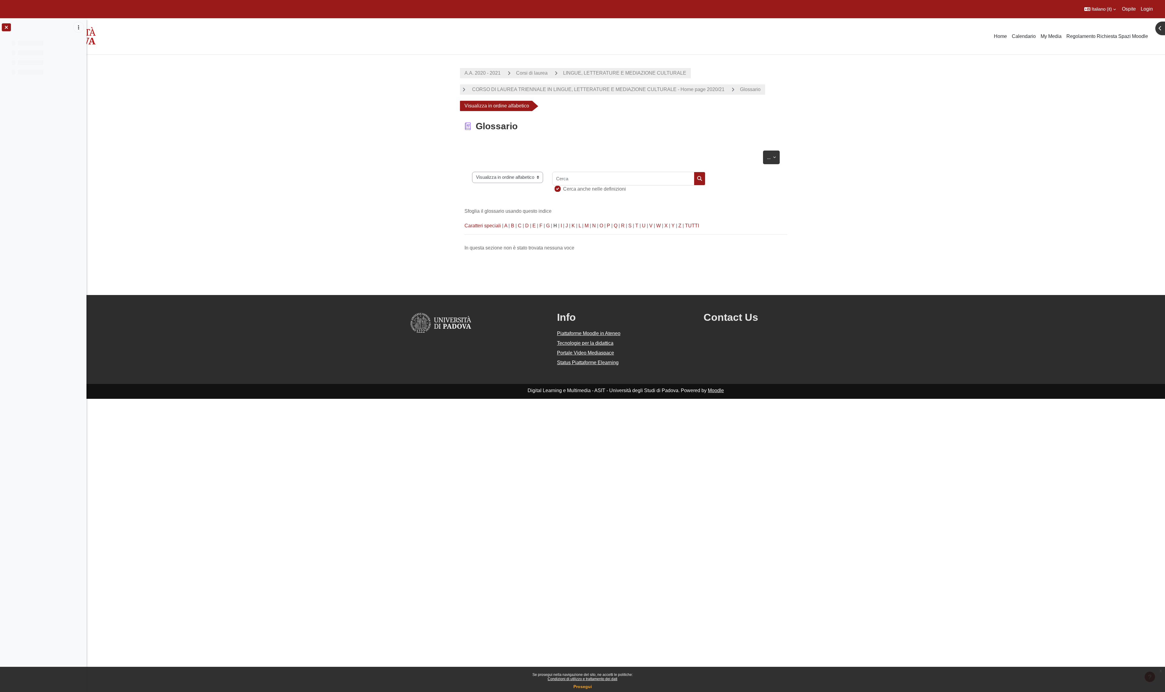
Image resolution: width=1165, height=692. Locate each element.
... (773, 157)
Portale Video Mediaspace (585, 352)
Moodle (716, 390)
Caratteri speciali (482, 225)
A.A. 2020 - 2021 (482, 73)
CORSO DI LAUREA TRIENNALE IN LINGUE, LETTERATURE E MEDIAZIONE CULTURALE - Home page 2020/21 (597, 89)
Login (1147, 9)
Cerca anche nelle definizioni (594, 189)
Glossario (750, 89)
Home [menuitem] (1000, 36)
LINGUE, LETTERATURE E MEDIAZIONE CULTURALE (624, 73)
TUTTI (692, 225)
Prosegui (582, 686)
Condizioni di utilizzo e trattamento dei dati (582, 679)
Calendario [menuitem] (1024, 36)
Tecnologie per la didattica (585, 343)
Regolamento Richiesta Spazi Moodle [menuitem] (1107, 36)
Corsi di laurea (532, 73)
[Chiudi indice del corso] (6, 27)
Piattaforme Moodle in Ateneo (588, 333)
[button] (1100, 9)
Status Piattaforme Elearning (588, 362)
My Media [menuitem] (1051, 36)
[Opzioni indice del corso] (78, 27)
